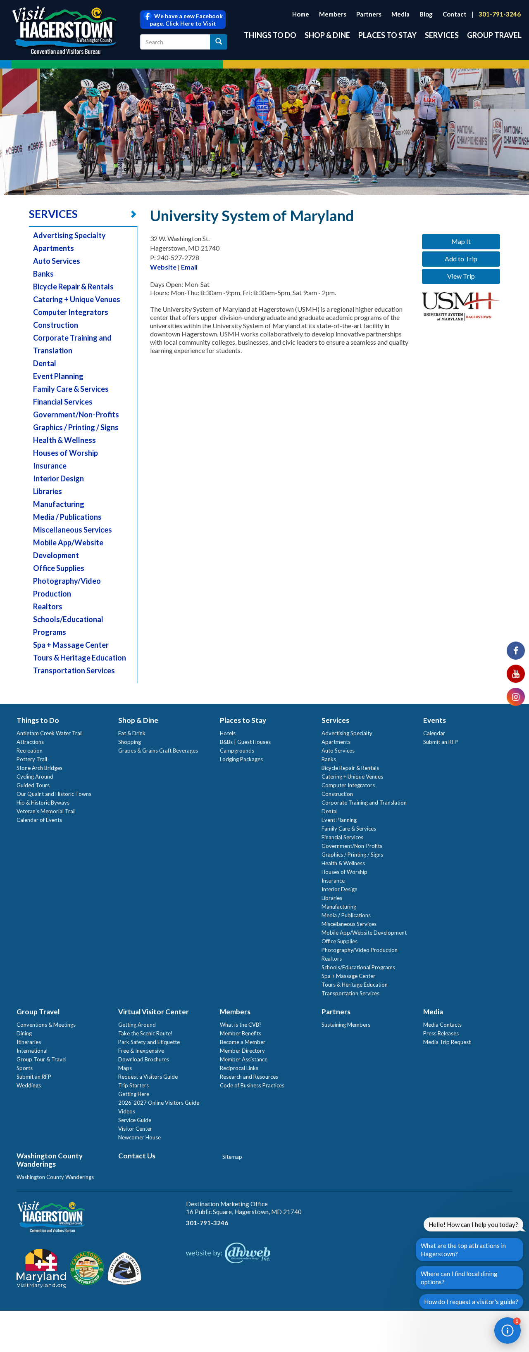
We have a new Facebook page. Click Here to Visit (186, 19)
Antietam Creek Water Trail (50, 733)
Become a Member (242, 1042)
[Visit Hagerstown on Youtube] (516, 674)
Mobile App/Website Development (364, 932)
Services (442, 35)
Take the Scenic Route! (145, 1033)
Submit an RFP (440, 742)
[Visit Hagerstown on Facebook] (516, 651)
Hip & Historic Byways (43, 802)
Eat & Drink (131, 733)
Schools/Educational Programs (358, 967)
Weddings (29, 1085)
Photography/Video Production (360, 950)
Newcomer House (139, 1137)
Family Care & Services (71, 388)
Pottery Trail (32, 759)
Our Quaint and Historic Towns (54, 794)
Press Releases (441, 1033)
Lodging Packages (241, 759)
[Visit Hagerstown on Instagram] (516, 697)
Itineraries (29, 1042)
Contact (455, 14)
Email (189, 267)
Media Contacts (442, 1024)
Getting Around (137, 1024)
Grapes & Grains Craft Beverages (158, 750)
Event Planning (58, 376)
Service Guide (134, 1120)
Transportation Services (74, 670)
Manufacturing (58, 504)
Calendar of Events (39, 820)
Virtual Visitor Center (153, 1011)
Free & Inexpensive (141, 1050)
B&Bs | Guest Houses (245, 742)
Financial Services (63, 401)
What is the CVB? (241, 1024)
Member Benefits (240, 1033)
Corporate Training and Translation (364, 802)
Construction (55, 324)
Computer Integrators (70, 312)
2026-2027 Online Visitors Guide (158, 1102)
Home (300, 14)
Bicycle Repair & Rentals (73, 286)
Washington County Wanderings (50, 1159)
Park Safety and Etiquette (149, 1042)
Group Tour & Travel (42, 1059)
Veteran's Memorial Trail (46, 811)
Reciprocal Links (239, 1068)
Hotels (228, 733)
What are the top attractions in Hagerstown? (463, 1249)
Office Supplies (58, 568)
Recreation (30, 750)
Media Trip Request (447, 1042)
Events (434, 720)
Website (163, 267)
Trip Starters (133, 1085)
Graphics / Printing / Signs (76, 427)
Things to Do (270, 35)
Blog (426, 14)
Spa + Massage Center (71, 644)
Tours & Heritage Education (79, 657)
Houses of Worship (65, 452)
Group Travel (494, 35)
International (32, 1050)
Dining (24, 1033)
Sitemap (232, 1156)
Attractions (30, 742)
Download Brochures (143, 1059)
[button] (507, 1330)
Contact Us (136, 1155)
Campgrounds (237, 750)
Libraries (47, 491)
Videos (126, 1111)
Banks (43, 273)
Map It (461, 241)
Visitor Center (135, 1128)
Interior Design (58, 478)
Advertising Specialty (69, 235)
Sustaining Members (346, 1024)
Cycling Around (35, 776)
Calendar (434, 733)
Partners (368, 14)
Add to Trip (461, 259)
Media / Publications (67, 516)
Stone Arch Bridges (39, 768)
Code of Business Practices (252, 1085)
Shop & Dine (327, 35)
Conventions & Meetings (46, 1024)
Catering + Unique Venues (76, 299)
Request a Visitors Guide (148, 1076)
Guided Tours (33, 785)
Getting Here (133, 1094)
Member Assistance (243, 1059)
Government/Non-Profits (76, 414)
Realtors (47, 606)
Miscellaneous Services (72, 529)
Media (400, 14)
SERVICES (53, 213)
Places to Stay (387, 35)
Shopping (129, 742)
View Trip (461, 276)
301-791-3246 (500, 14)
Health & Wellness (64, 440)
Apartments (53, 248)
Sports (25, 1068)
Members (332, 14)
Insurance (50, 465)
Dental (44, 363)
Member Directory (242, 1050)
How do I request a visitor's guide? (471, 1301)
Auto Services (56, 260)
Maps (125, 1068)
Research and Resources (249, 1076)
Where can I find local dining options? (459, 1278)
